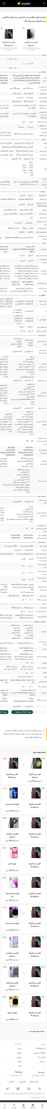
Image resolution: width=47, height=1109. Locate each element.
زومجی (19, 1057)
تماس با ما (41, 1057)
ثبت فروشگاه (40, 1048)
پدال (19, 1066)
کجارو (19, 1062)
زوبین (19, 1048)
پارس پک (41, 1072)
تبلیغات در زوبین (39, 1053)
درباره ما (42, 1062)
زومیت (19, 1053)
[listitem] (23, 770)
